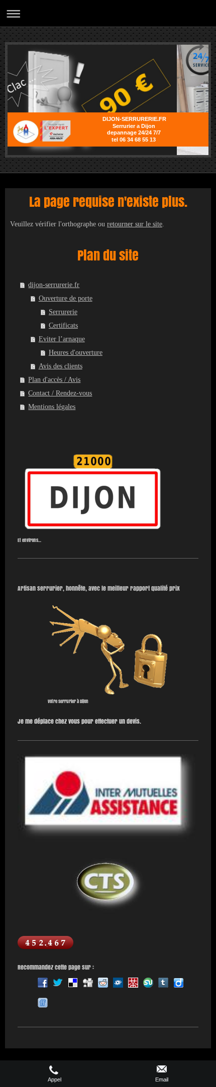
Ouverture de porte (65, 298)
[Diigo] (178, 983)
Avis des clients (60, 366)
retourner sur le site (134, 224)
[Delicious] (73, 983)
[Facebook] (43, 983)
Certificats (63, 325)
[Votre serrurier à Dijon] (108, 651)
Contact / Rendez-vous (60, 393)
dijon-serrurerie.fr (53, 285)
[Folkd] (118, 983)
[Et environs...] (93, 493)
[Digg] (88, 983)
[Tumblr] (163, 983)
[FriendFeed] (43, 1003)
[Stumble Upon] (148, 983)
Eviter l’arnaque (62, 339)
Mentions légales (51, 407)
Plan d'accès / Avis (54, 379)
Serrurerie (63, 312)
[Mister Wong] (133, 983)
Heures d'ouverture (75, 352)
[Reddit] (103, 983)
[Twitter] (58, 983)
